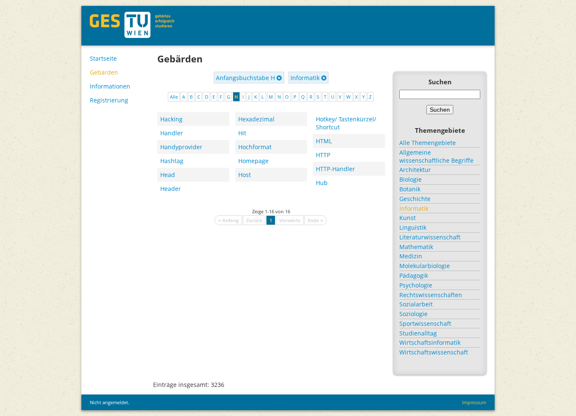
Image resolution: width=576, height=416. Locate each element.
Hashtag (171, 161)
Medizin (410, 256)
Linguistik (412, 227)
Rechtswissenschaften (430, 295)
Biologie (410, 179)
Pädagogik (413, 275)
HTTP (323, 155)
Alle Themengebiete (427, 143)
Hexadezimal (256, 119)
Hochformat (255, 147)
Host (244, 175)
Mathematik (416, 247)
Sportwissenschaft (425, 323)
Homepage (253, 161)
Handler (171, 133)
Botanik (409, 189)
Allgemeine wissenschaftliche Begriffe (436, 156)
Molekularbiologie (424, 266)
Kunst (407, 218)
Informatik (306, 78)
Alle (174, 97)
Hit (242, 133)
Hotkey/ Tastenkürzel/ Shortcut (346, 123)
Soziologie (413, 314)
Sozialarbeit (416, 304)
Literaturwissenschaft (429, 237)
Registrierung (109, 100)
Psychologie (415, 285)
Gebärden (104, 72)
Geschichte (415, 199)
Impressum (474, 402)
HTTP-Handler (335, 169)
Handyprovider (181, 147)
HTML (324, 141)
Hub (322, 183)
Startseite (103, 58)
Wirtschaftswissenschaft (433, 352)
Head (167, 175)
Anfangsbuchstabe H (246, 78)
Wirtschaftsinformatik (429, 342)
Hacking (171, 119)
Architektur (415, 170)
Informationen (110, 86)
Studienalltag (418, 333)
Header (170, 189)
